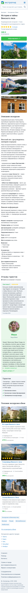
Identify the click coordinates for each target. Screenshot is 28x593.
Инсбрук (5, 546)
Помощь (3, 556)
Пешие (11, 521)
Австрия (4, 521)
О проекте (4, 553)
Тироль (5, 536)
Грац (4, 541)
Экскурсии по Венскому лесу (10, 517)
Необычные (5, 524)
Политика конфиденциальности (10, 577)
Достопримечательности (8, 565)
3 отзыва (14, 27)
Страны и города (6, 562)
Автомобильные (20, 521)
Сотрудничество (6, 571)
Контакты (4, 558)
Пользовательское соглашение (10, 574)
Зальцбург (6, 544)
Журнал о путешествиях (8, 568)
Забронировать (13, 38)
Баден (4, 539)
